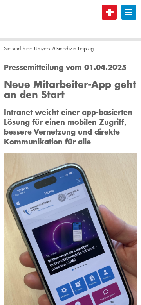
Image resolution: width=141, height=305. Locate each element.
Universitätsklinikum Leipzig (33, 19)
